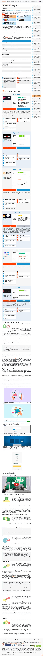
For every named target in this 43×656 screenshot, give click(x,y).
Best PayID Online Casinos (9, 10)
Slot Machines (9, 643)
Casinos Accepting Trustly (37, 72)
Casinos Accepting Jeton (37, 104)
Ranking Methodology (16, 639)
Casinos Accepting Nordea (37, 75)
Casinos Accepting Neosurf (37, 85)
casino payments (7, 37)
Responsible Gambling (21, 641)
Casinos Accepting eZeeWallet (37, 101)
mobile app (27, 366)
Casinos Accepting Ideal (37, 33)
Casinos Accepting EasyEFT (37, 93)
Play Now (9, 109)
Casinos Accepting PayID (37, 96)
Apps (11, 1)
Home (2, 4)
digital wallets (16, 540)
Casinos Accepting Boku (37, 67)
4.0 (25, 135)
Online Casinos (8, 1)
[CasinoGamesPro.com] (4, 1)
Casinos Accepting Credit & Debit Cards (37, 52)
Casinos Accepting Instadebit (37, 18)
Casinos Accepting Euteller (37, 80)
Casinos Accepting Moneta (37, 59)
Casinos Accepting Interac (37, 88)
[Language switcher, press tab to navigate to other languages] (40, 1)
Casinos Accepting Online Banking (37, 62)
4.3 (25, 97)
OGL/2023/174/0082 (22, 100)
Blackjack (16, 1)
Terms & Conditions (37, 639)
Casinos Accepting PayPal (37, 23)
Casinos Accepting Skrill (37, 10)
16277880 (19, 179)
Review (24, 109)
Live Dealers (31, 1)
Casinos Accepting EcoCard (37, 13)
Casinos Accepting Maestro (37, 39)
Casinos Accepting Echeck (37, 49)
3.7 (24, 215)
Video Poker (23, 1)
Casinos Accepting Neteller (37, 7)
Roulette (18, 1)
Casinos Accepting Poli (37, 46)
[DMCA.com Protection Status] (37, 645)
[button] (16, 484)
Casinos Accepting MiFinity (37, 98)
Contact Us (22, 639)
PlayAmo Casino (17, 133)
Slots (20, 1)
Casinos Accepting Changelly (37, 114)
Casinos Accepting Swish (37, 91)
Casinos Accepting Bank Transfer (37, 20)
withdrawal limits (4, 527)
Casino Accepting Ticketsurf (36, 15)
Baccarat (26, 1)
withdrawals (14, 576)
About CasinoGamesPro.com (7, 639)
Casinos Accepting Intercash (37, 54)
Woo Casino (17, 94)
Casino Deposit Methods (7, 4)
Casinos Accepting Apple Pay (37, 106)
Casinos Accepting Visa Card (37, 28)
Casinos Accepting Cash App (37, 117)
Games (13, 1)
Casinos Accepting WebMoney (37, 26)
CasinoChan (17, 287)
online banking (13, 358)
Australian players (5, 29)
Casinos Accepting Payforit (37, 78)
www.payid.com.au (14, 44)
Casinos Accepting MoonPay (37, 112)
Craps (28, 1)
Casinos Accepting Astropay (37, 83)
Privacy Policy (31, 639)
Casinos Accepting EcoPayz (37, 65)
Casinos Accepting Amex (37, 44)
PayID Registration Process (25, 10)
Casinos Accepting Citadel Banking (37, 57)
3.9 (24, 172)
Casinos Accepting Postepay (37, 41)
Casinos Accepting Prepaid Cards (37, 70)
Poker (19, 643)
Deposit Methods (35, 1)
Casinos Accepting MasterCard (37, 31)
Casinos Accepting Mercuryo (37, 109)
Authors (26, 639)
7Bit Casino (17, 250)
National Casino (17, 169)
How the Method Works (17, 10)
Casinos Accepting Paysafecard (37, 36)
